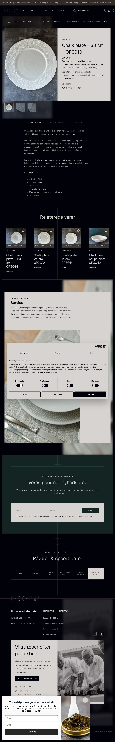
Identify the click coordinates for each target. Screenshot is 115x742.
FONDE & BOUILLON (27, 624)
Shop (15, 21)
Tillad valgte (57, 394)
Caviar (19, 573)
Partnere (46, 629)
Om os (45, 618)
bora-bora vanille (65, 573)
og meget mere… (96, 573)
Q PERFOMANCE (72, 21)
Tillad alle (90, 394)
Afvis (25, 394)
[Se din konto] (104, 10)
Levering (78, 122)
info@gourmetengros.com (27, 691)
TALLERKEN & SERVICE (52, 21)
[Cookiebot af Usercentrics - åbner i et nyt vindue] (96, 346)
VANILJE (14, 624)
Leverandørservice (50, 624)
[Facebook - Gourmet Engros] (102, 634)
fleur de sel (50, 573)
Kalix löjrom (80, 573)
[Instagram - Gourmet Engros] (95, 634)
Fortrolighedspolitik (85, 516)
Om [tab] (91, 353)
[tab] (36, 122)
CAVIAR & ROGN (17, 618)
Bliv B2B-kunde (55, 618)
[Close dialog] (85, 700)
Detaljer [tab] (57, 353)
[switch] (45, 385)
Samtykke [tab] (24, 353)
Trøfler (34, 573)
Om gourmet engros (27, 678)
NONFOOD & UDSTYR (30, 21)
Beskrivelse (36, 122)
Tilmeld (31, 732)
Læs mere (66, 84)
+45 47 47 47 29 (24, 687)
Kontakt (62, 624)
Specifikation (57, 122)
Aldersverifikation (49, 635)
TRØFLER (28, 618)
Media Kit (55, 629)
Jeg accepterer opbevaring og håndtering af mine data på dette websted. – (56, 516)
